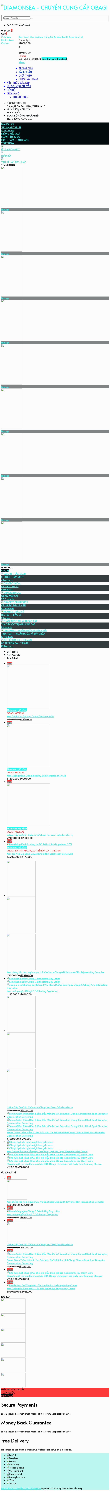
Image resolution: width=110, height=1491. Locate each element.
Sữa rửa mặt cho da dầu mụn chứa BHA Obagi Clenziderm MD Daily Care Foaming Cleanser (55, 1163)
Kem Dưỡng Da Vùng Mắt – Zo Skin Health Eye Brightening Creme (41, 1288)
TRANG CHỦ (26, 68)
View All (5, 570)
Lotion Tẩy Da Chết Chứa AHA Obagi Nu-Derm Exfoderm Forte (40, 834)
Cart (4, 33)
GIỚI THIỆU (25, 75)
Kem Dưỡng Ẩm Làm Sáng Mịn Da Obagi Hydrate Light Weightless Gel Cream (47, 1151)
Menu (22, 62)
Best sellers (12, 651)
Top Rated (12, 657)
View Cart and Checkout (54, 58)
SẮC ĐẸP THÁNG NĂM (18, 25)
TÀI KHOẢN (25, 72)
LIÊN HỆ (11, 90)
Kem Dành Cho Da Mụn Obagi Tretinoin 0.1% (30, 716)
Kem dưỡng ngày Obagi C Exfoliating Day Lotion (32, 991)
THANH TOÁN (20, 97)
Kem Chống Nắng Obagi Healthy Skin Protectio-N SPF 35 (36, 775)
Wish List (6, 30)
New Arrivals (13, 654)
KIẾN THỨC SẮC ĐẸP (18, 82)
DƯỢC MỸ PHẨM (28, 79)
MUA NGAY (7, 1395)
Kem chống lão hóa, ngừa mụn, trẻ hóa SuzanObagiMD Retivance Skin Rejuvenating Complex (55, 972)
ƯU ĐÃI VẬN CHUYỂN (19, 86)
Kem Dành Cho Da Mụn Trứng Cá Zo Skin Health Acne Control (51, 36)
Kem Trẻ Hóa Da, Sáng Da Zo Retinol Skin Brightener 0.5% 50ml (40, 853)
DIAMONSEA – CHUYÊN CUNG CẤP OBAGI (21, 1488)
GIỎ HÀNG (13, 93)
